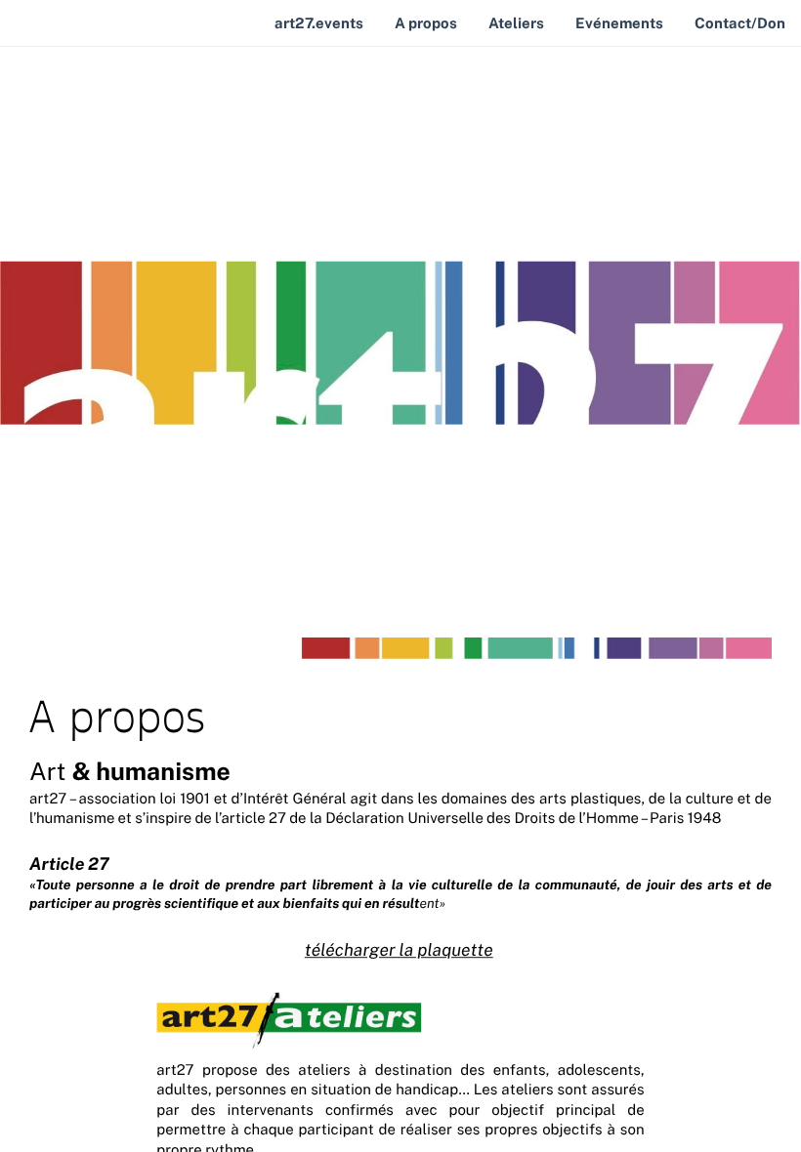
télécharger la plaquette (399, 950)
